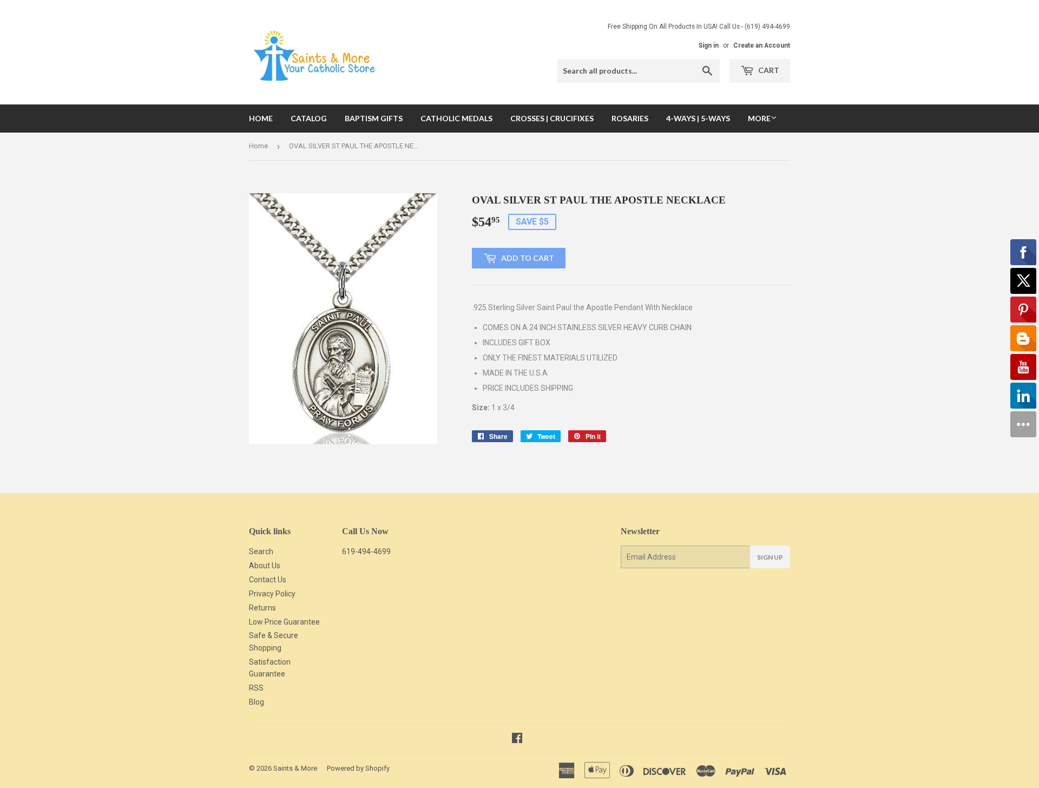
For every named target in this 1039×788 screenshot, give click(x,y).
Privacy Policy (272, 593)
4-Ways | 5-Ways (698, 118)
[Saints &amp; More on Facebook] (517, 739)
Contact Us (267, 579)
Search (261, 551)
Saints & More (295, 768)
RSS (256, 688)
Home (261, 118)
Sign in (709, 45)
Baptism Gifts (374, 118)
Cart (768, 70)
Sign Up (770, 557)
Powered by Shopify (358, 768)
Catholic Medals (456, 118)
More (759, 118)
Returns (262, 607)
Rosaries (629, 118)
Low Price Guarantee (284, 622)
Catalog (309, 118)
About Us (264, 565)
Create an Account (761, 45)
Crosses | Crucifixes (552, 118)
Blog (256, 702)
